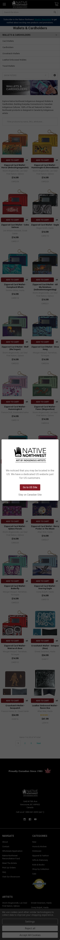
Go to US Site (30, 487)
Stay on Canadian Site (30, 495)
